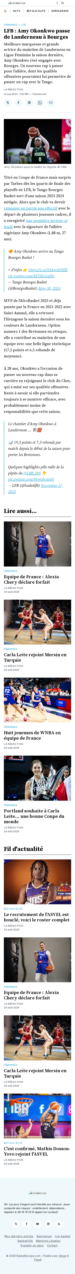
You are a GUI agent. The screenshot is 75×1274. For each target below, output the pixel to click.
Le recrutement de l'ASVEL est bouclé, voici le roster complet (37, 917)
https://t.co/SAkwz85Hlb (48, 270)
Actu (17, 10)
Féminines (10, 24)
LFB (23, 24)
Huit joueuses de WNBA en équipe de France (32, 735)
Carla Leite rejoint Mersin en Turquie (35, 657)
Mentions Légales (48, 1240)
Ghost (62, 1255)
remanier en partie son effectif (30, 208)
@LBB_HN (32, 473)
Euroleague (60, 10)
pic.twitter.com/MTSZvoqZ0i (31, 276)
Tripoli (38, 1259)
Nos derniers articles (19, 1236)
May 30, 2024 (49, 288)
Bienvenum (44, 1236)
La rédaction (13, 89)
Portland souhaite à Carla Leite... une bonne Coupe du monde (34, 816)
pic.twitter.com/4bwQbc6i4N (31, 479)
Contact (52, 1245)
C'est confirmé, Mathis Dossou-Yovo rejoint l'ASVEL (37, 1151)
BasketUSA (25, 1240)
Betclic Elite (36, 10)
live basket (62, 1236)
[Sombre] (58, 3)
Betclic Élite (13, 908)
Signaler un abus (32, 1245)
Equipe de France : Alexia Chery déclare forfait (31, 579)
